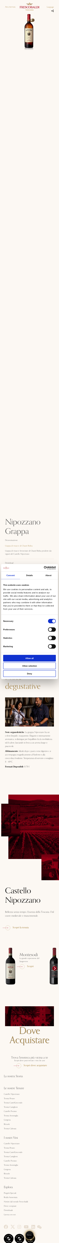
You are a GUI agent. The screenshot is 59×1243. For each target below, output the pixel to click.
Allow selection (29, 666)
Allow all (29, 658)
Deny (29, 673)
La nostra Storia (13, 1076)
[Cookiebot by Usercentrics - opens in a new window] (44, 568)
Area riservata (10, 6)
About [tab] (48, 575)
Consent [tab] (10, 575)
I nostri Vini (11, 1137)
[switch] (52, 629)
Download (9, 563)
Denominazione (11, 540)
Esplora (8, 1187)
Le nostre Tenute (14, 1088)
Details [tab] (29, 575)
